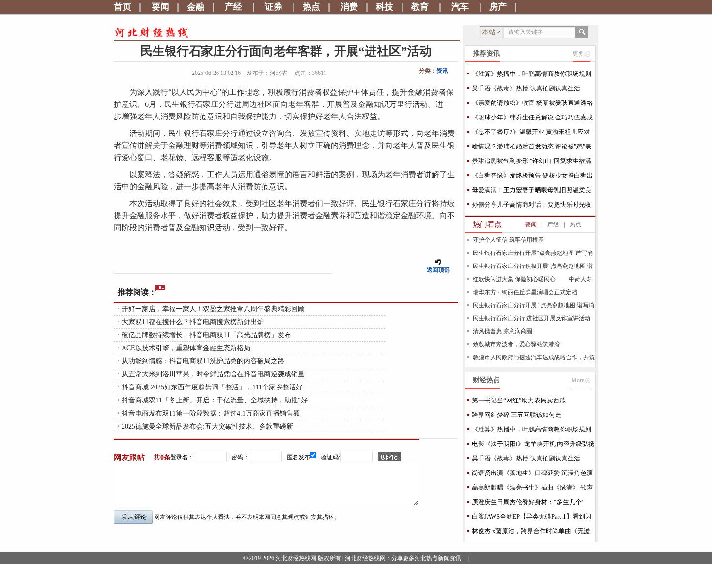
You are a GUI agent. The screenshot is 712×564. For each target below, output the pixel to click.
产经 (233, 7)
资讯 (442, 70)
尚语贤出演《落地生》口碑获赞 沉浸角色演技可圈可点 (532, 474)
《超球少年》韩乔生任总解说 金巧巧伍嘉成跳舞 (532, 119)
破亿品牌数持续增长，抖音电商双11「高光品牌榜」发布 (206, 335)
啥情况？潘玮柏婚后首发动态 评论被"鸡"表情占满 (531, 148)
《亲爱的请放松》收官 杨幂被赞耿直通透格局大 (532, 104)
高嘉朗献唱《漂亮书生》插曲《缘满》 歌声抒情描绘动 (532, 489)
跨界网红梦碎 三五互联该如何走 (516, 414)
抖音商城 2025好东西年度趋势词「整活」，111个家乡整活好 (212, 387)
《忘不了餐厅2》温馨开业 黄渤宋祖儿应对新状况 (531, 133)
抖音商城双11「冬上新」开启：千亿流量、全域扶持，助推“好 (215, 400)
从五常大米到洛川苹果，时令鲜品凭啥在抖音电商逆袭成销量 (213, 374)
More (578, 380)
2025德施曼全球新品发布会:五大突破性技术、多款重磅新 (207, 426)
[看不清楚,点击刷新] (389, 456)
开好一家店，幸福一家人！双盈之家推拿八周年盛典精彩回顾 (213, 308)
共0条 (162, 457)
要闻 (160, 7)
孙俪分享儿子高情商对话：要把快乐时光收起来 (531, 206)
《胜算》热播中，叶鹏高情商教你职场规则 (531, 73)
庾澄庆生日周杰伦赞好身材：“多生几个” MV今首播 (528, 503)
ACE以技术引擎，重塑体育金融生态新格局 (186, 348)
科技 (384, 7)
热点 (311, 7)
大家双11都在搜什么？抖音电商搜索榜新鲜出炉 (193, 322)
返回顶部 (438, 270)
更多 (578, 53)
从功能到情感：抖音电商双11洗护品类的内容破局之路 (203, 361)
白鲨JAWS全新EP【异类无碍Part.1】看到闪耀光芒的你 (531, 518)
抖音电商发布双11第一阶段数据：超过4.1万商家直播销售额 (211, 413)
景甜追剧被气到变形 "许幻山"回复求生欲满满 (531, 162)
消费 (349, 7)
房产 (498, 7)
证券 (273, 7)
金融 (195, 7)
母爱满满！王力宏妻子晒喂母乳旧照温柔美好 (531, 191)
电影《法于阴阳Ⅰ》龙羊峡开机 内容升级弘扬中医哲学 (533, 445)
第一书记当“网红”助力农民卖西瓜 (519, 400)
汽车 (460, 7)
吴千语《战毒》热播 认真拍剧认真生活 (526, 88)
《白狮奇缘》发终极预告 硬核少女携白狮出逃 (532, 177)
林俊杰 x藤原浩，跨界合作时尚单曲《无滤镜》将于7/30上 (531, 532)
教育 (420, 7)
